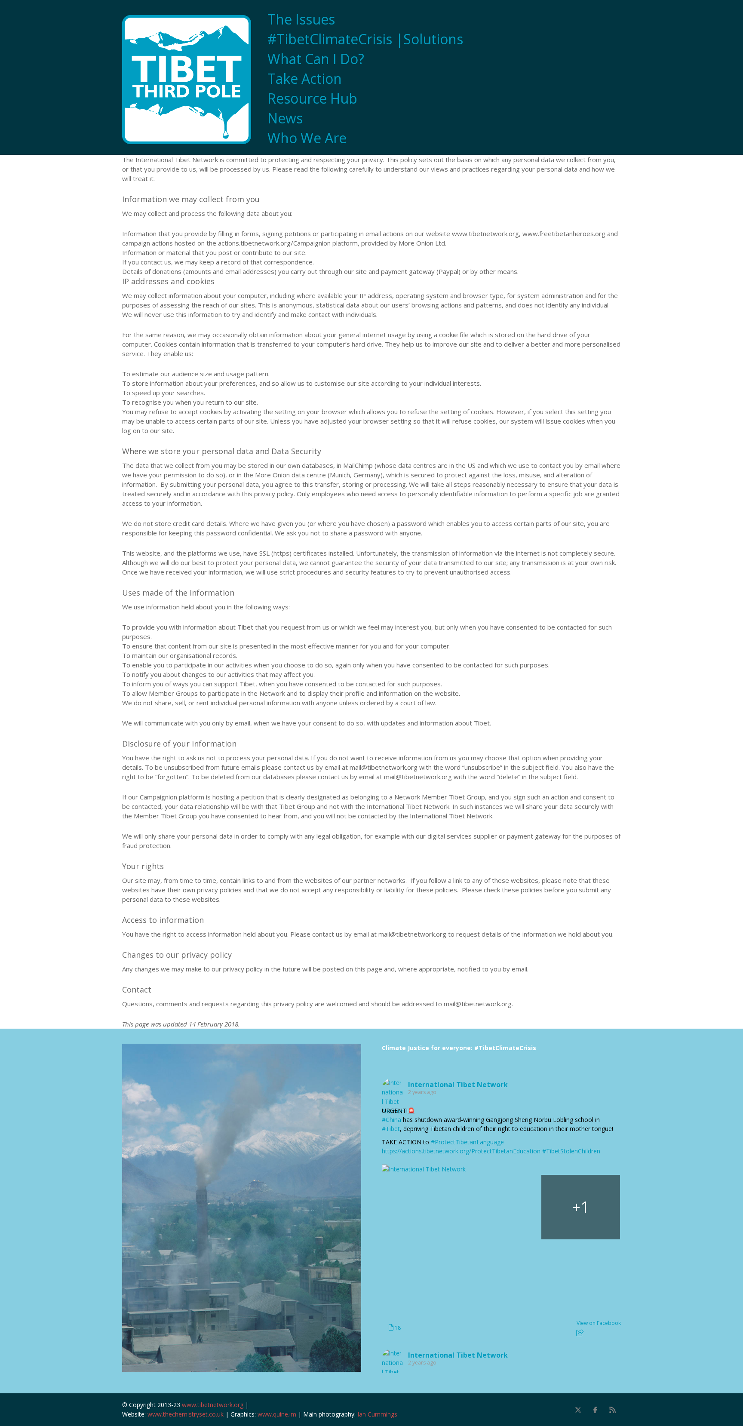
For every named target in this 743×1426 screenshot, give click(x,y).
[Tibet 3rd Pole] (191, 79)
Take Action (304, 78)
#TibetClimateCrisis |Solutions (365, 39)
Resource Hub (312, 98)
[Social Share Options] (580, 1333)
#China (391, 1120)
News (285, 118)
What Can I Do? (315, 59)
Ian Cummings (377, 1414)
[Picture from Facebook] (421, 1207)
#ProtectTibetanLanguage (467, 1142)
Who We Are (307, 138)
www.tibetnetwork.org (212, 1405)
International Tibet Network (458, 1084)
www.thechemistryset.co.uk (185, 1414)
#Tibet (391, 1129)
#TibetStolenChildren (571, 1151)
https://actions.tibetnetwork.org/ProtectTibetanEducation (461, 1151)
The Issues (301, 19)
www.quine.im (277, 1414)
